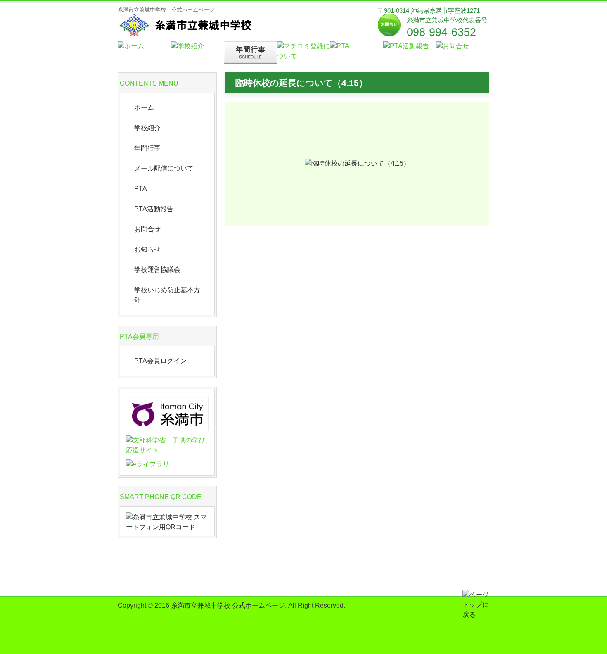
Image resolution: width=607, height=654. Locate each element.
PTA (140, 188)
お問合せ (147, 229)
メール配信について (164, 168)
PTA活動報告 (153, 208)
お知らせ (147, 249)
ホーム (144, 107)
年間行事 (147, 148)
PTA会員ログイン (160, 360)
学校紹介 (147, 127)
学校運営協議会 (157, 269)
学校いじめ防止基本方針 (167, 294)
